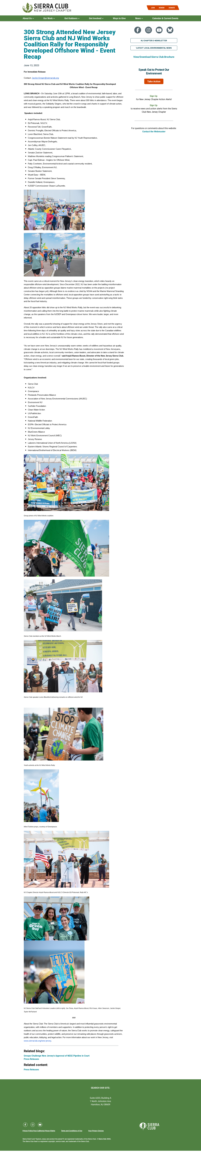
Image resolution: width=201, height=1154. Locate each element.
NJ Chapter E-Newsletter (154, 40)
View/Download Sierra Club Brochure (153, 56)
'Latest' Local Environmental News (154, 48)
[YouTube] (159, 30)
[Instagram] (148, 30)
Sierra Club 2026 (104, 1139)
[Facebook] (137, 30)
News (138, 18)
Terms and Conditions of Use (71, 1131)
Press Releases (31, 1058)
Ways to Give (119, 18)
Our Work (48, 18)
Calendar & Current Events (165, 18)
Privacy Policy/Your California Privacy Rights (39, 1131)
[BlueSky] (170, 30)
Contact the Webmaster (153, 131)
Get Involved (95, 18)
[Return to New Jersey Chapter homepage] (47, 8)
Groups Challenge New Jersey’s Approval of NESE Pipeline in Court (56, 1055)
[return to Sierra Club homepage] (149, 1126)
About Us (27, 18)
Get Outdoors (71, 18)
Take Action (153, 81)
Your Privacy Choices (96, 1131)
